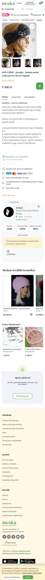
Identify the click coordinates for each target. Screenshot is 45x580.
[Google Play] (10, 561)
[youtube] (18, 537)
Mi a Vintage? (8, 460)
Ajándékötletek (8, 437)
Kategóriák (6, 445)
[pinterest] (13, 537)
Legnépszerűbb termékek (13, 429)
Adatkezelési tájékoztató (12, 515)
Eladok (19, 3)
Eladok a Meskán (9, 464)
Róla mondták (22, 235)
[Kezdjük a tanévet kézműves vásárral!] (6, 14)
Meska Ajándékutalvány (12, 424)
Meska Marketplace (10, 468)
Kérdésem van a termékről (17, 157)
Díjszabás (6, 472)
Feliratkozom (22, 396)
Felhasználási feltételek (12, 507)
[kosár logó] (40, 3)
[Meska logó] (8, 3)
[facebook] (4, 537)
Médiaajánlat (7, 476)
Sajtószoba (6, 503)
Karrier (5, 499)
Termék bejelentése (14, 160)
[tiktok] (22, 537)
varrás (16, 188)
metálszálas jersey (28, 182)
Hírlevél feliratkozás (10, 420)
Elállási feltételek (9, 511)
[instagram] (9, 537)
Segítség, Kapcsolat (10, 480)
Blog (4, 433)
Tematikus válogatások (11, 441)
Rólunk (5, 495)
